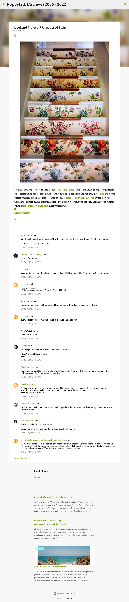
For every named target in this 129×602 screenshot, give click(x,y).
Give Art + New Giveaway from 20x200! (50, 567)
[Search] (69, 4)
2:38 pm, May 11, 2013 (31, 309)
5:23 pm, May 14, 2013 (31, 413)
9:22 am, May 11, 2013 (31, 262)
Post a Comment (21, 458)
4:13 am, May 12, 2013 (31, 323)
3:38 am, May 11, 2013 (31, 247)
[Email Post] (15, 210)
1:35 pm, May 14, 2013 (31, 396)
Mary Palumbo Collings (31, 254)
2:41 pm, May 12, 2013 (31, 338)
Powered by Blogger (66, 593)
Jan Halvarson (27, 421)
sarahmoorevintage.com (35, 206)
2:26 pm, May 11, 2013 (31, 294)
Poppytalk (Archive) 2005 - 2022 (36, 4)
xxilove (24, 346)
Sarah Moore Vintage (64, 190)
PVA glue (99, 194)
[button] (15, 35)
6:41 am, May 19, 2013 (31, 452)
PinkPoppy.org (27, 367)
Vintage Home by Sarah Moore (78, 198)
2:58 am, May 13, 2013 (31, 377)
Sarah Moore (27, 384)
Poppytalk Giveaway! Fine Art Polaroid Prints (53, 497)
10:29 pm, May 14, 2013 (32, 433)
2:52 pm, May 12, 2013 (31, 360)
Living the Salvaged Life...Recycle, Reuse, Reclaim (43, 440)
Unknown (25, 284)
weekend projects (22, 213)
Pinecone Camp (28, 403)
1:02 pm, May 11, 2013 (31, 277)
